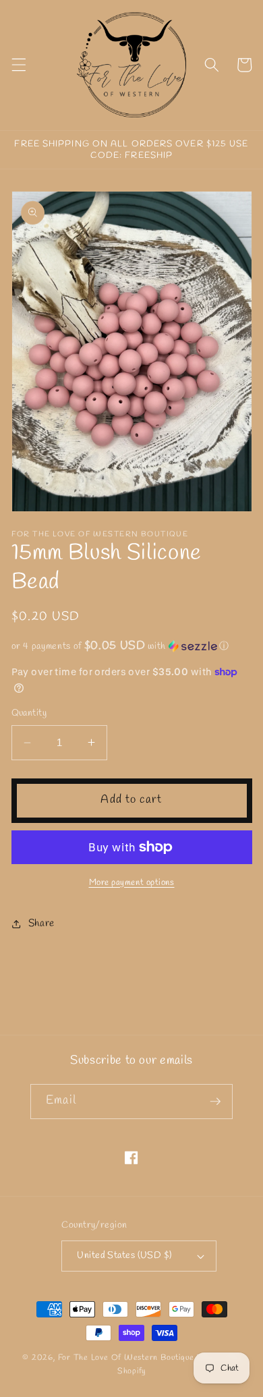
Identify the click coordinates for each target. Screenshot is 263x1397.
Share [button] (41, 923)
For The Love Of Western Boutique (126, 1357)
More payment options (132, 882)
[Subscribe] (215, 1101)
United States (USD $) (124, 1255)
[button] (18, 65)
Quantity (29, 713)
